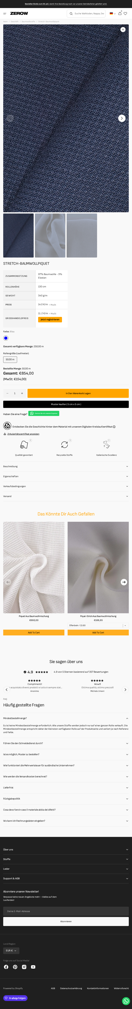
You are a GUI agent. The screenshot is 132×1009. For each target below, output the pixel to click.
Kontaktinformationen (98, 988)
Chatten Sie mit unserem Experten (46, 413)
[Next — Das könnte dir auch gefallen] (124, 582)
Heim (5, 21)
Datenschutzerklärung (71, 988)
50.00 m (11, 360)
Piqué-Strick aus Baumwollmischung (98, 616)
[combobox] (90, 13)
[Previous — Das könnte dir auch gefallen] (8, 582)
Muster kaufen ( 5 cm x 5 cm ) (66, 404)
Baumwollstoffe (28, 21)
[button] (4, 13)
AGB (53, 988)
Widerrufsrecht (121, 988)
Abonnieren (66, 921)
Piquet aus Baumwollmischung (34, 616)
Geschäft (15, 21)
